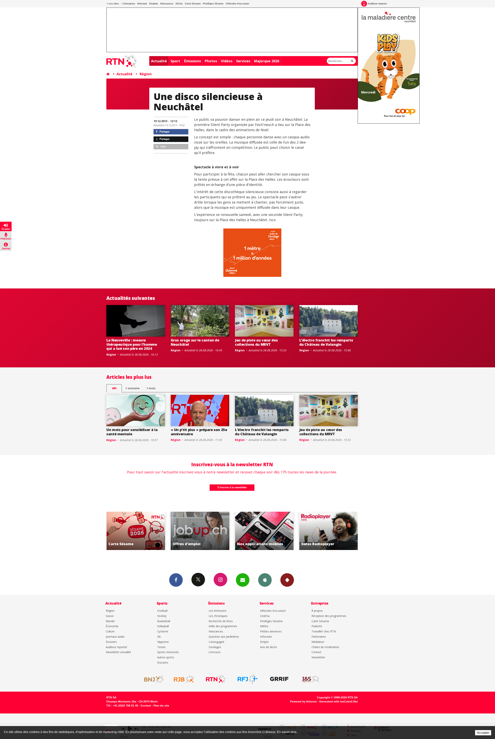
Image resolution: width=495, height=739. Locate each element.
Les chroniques (218, 616)
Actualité (159, 61)
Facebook (176, 580)
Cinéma (265, 616)
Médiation (318, 642)
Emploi (264, 642)
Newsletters (242, 580)
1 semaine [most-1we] (132, 388)
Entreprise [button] (129, 3)
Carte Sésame (193, 3)
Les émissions (217, 610)
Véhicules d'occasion (237, 3)
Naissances (166, 3)
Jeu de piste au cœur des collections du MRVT (256, 342)
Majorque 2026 (266, 61)
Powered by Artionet (303, 701)
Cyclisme (162, 631)
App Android (287, 580)
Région (145, 74)
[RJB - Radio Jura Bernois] (184, 679)
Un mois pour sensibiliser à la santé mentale (132, 431)
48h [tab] (114, 388)
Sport (175, 61)
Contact (316, 652)
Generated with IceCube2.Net (338, 701)
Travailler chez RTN (324, 631)
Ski (159, 636)
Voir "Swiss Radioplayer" (264, 531)
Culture (110, 631)
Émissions (192, 61)
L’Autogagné (216, 642)
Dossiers (111, 642)
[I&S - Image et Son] (310, 679)
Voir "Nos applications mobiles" (200, 531)
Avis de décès (268, 647)
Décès (179, 3)
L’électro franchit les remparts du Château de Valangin (326, 342)
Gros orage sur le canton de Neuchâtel (195, 342)
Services (243, 61)
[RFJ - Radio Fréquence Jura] (247, 679)
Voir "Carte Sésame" (328, 531)
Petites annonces (271, 631)
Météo (264, 626)
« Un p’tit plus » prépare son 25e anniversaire (199, 431)
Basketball (163, 621)
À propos (317, 610)
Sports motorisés (168, 652)
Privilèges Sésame (213, 3)
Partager (164, 131)
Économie (112, 626)
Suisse (110, 616)
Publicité (317, 626)
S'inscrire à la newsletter (232, 487)
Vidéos (226, 61)
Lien (163, 146)
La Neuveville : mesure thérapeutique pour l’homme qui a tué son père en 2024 (131, 344)
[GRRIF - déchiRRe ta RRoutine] (279, 679)
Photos (211, 61)
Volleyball (163, 626)
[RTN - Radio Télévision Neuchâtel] (215, 679)
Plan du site (161, 705)
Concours (215, 652)
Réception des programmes (329, 616)
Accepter (483, 732)
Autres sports (165, 657)
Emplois (153, 3)
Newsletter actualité (118, 652)
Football (162, 610)
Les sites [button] (113, 3)
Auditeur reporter (116, 647)
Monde (110, 621)
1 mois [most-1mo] (150, 388)
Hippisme (163, 642)
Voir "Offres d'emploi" (135, 531)
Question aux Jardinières (224, 636)
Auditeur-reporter (377, 3)
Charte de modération (325, 647)
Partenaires (319, 636)
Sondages (215, 647)
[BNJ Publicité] (152, 679)
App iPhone (265, 580)
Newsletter (318, 657)
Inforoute (142, 3)
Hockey (161, 616)
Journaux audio (115, 636)
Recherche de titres (221, 621)
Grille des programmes (223, 626)
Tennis (161, 647)
